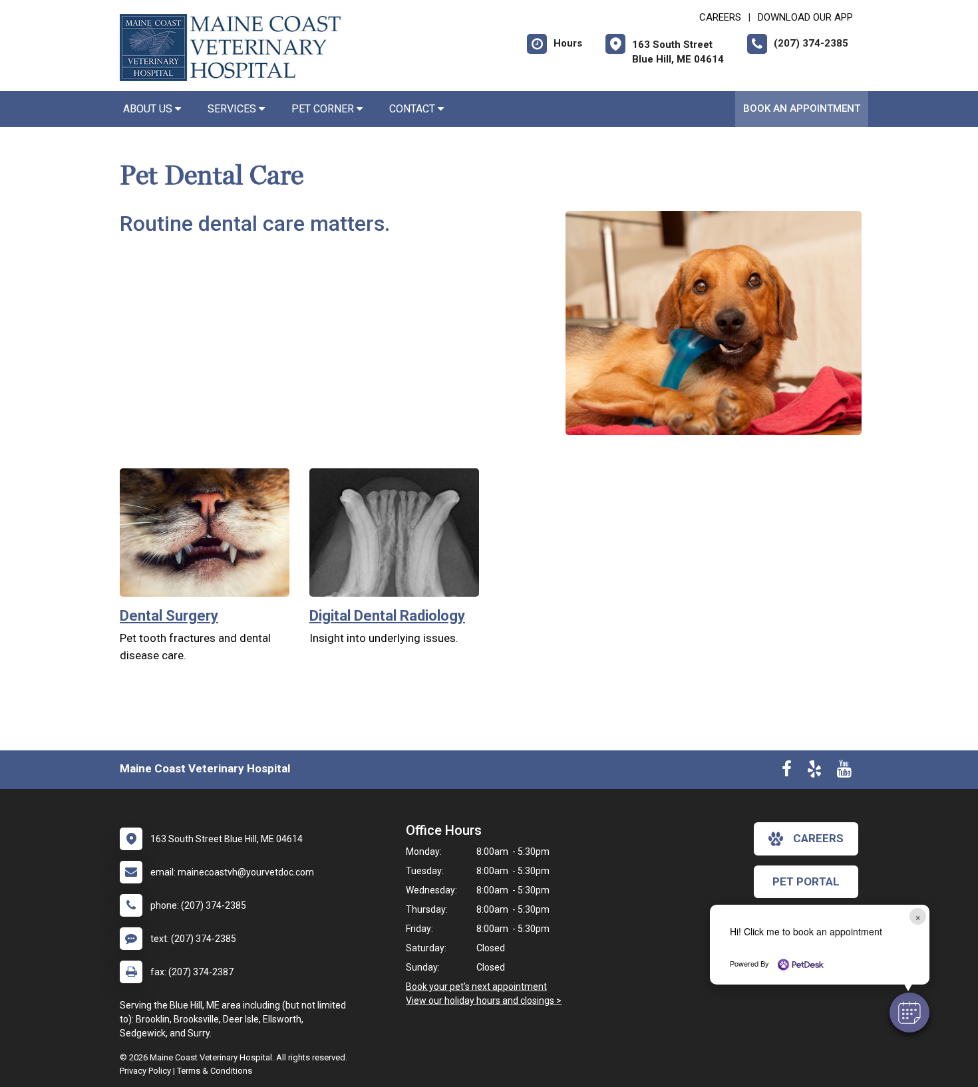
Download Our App (805, 17)
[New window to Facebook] (786, 771)
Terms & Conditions (214, 1071)
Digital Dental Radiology (387, 615)
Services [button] (233, 108)
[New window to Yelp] (814, 771)
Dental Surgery (169, 615)
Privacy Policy (145, 1071)
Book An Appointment (801, 108)
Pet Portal (806, 881)
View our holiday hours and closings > (484, 1000)
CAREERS (720, 17)
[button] (909, 1012)
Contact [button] (413, 108)
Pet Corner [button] (324, 108)
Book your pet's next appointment (476, 986)
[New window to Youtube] (844, 771)
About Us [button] (149, 108)
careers (818, 838)
